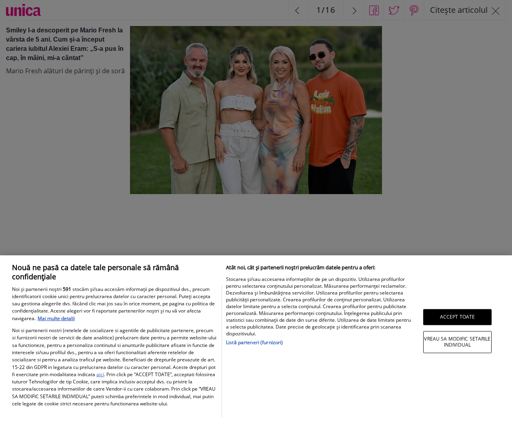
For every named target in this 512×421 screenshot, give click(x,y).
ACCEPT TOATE (457, 316)
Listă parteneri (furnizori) (254, 342)
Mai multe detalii (56, 318)
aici (100, 374)
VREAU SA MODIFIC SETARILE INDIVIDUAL (457, 342)
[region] (256, 338)
